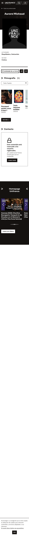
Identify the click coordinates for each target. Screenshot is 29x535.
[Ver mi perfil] (25, 3)
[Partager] (21, 71)
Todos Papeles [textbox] (7, 83)
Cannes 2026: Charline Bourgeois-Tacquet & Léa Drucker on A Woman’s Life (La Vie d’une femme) (11, 216)
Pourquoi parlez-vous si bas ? (6, 108)
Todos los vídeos (8, 231)
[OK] (14, 532)
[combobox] (14, 83)
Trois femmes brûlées (16, 107)
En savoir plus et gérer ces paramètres (12, 528)
